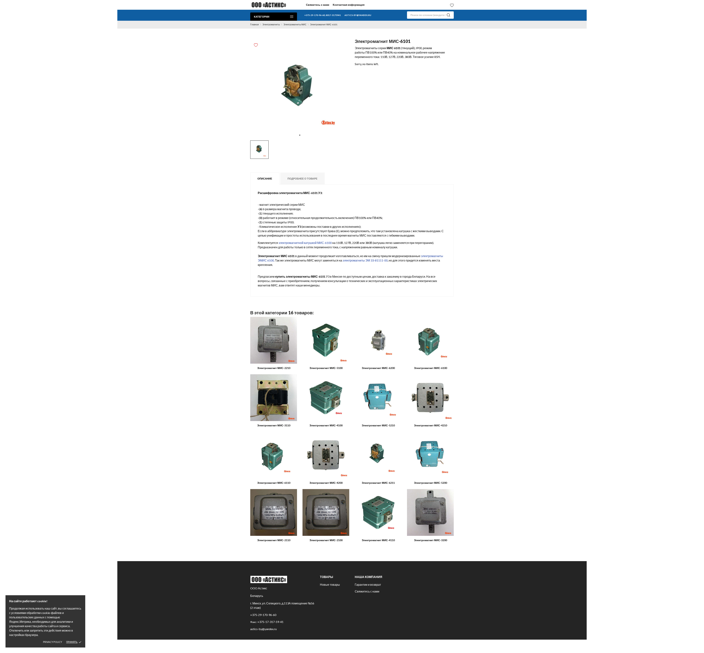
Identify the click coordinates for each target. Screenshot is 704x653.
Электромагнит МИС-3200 (430, 540)
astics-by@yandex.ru (357, 15)
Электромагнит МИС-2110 (273, 540)
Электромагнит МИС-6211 (378, 482)
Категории (261, 16)
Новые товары (330, 584)
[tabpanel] (299, 89)
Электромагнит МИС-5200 (430, 482)
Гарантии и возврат (368, 584)
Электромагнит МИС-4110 (378, 540)
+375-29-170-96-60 (263, 615)
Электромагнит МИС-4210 (430, 425)
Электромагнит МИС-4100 (325, 425)
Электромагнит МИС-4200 (325, 482)
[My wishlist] (452, 5)
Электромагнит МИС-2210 (273, 368)
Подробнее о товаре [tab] (302, 178)
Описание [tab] (264, 178)
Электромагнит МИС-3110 (273, 425)
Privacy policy (52, 642)
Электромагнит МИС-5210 (378, 425)
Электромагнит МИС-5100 (325, 368)
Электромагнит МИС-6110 (273, 482)
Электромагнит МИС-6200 (378, 368)
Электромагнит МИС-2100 (325, 540)
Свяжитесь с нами (317, 4)
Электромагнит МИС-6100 (430, 368)
